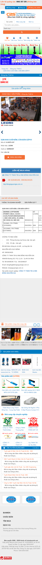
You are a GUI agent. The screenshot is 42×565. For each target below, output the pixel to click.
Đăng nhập (11, 7)
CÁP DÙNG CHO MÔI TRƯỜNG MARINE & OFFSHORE (29, 344)
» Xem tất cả (35, 448)
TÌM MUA (7, 521)
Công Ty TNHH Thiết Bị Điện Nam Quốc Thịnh (8, 429)
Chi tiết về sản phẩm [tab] (10, 198)
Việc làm (7, 40)
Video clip (37, 40)
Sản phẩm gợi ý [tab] (30, 202)
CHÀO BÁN (8, 517)
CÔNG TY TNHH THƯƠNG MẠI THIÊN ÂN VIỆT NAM (7, 444)
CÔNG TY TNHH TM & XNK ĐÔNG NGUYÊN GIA (21, 175)
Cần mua (14, 40)
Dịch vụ (20, 40)
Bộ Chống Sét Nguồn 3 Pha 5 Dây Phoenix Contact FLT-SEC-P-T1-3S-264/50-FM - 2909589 (30, 409)
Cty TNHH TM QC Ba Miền (33, 444)
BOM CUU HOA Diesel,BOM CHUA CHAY (26, 371)
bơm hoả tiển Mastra (37, 371)
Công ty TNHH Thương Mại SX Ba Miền (20, 429)
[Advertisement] (21, 299)
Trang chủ (5, 69)
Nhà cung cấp (28, 40)
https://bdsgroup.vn (18, 553)
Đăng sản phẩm (35, 7)
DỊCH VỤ (7, 525)
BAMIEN (6, 513)
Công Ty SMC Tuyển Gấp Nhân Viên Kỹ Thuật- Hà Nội (20, 483)
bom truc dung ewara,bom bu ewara (5, 371)
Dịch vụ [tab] (31, 22)
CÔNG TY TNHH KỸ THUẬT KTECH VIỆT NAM (21, 444)
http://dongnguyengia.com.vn (12, 184)
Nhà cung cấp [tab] (20, 22)
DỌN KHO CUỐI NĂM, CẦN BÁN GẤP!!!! (16, 71)
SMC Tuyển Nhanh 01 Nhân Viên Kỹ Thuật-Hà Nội (19, 459)
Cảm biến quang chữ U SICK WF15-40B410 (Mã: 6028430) (30, 391)
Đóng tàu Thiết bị (15, 69)
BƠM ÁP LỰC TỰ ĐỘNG (16, 371)
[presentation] (34, 324)
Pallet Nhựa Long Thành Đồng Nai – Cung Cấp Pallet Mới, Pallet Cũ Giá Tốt (11, 409)
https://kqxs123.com (31, 553)
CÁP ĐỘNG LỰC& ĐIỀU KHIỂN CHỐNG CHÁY (18, 344)
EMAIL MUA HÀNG (15, 157)
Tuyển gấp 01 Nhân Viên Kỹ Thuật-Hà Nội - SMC (18, 451)
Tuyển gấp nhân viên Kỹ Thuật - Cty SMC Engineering (20, 467)
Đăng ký (22, 7)
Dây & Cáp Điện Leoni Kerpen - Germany (8, 344)
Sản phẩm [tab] (9, 22)
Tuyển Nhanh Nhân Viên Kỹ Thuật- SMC (16, 475)
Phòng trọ (8, 553)
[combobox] (21, 28)
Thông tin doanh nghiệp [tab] (11, 202)
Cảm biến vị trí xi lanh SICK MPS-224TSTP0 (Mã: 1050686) (11, 391)
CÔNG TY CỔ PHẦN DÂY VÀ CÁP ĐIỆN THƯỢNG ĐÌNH (33, 429)
